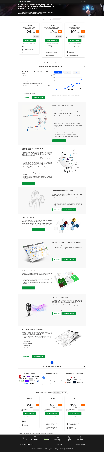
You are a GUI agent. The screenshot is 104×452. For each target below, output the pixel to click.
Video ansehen (26, 97)
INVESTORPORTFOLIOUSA (67, 72)
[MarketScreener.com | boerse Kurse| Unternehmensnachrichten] (25, 2)
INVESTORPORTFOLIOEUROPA (58, 72)
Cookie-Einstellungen (40, 448)
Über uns (46, 448)
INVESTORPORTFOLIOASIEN (76, 72)
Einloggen (84, 1)
